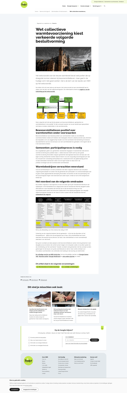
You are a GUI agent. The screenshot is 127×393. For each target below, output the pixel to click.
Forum (59, 373)
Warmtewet (34, 280)
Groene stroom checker (63, 363)
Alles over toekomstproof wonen (38, 340)
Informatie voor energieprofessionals (39, 345)
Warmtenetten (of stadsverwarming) (49, 267)
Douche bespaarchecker (63, 361)
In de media (44, 365)
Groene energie (84, 6)
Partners (44, 363)
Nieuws (43, 361)
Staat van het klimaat (78, 359)
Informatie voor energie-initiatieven (38, 342)
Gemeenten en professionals (111, 1)
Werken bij (44, 369)
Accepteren (14, 389)
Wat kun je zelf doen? (78, 363)
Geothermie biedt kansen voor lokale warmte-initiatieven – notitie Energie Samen (38, 310)
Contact (43, 373)
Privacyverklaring (45, 371)
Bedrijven (121, 1)
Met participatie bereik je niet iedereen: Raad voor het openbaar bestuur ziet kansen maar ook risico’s (62, 311)
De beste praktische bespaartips (38, 337)
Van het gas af (97, 6)
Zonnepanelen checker (63, 365)
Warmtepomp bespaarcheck (64, 367)
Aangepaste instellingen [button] (30, 389)
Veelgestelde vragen (46, 367)
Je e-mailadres (69, 337)
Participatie (25, 280)
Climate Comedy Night (95, 361)
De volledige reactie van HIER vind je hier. (48, 254)
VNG (37, 256)
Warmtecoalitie (43, 256)
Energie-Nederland (54, 256)
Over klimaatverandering (79, 361)
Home (64, 6)
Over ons (44, 359)
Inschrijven (94, 340)
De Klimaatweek (93, 363)
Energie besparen (72, 6)
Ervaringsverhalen (62, 369)
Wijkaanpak (43, 280)
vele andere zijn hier (68, 256)
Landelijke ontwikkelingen (71, 267)
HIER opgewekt (93, 365)
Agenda (92, 359)
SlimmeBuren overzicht (63, 359)
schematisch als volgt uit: (43, 194)
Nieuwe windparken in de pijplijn (87, 309)
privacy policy (28, 385)
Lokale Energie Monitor (63, 371)
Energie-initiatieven (98, 1)
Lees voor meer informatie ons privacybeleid (76, 343)
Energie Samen (83, 254)
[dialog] (63, 385)
